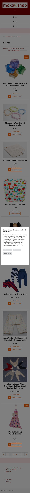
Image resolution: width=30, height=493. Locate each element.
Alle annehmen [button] (7, 250)
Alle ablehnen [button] (17, 250)
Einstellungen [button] (7, 253)
